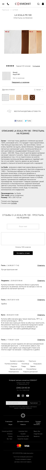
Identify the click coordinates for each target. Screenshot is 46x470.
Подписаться (34, 403)
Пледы (23, 366)
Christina (9, 434)
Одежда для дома (16, 369)
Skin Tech (9, 439)
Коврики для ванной (30, 371)
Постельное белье (11, 364)
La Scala (14, 203)
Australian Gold (23, 431)
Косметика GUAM (7, 431)
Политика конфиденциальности (23, 456)
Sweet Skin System (23, 439)
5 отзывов (36, 66)
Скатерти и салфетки (17, 361)
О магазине (8, 421)
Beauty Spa (37, 431)
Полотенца (25, 364)
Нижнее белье (31, 369)
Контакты (37, 424)
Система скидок (38, 422)
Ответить (41, 265)
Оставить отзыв (23, 253)
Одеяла (32, 366)
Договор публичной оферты (23, 462)
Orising (10, 436)
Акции (10, 424)
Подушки (14, 366)
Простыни (14, 201)
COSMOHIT (23, 3)
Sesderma (36, 436)
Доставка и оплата (23, 421)
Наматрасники (14, 371)
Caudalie (23, 434)
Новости (23, 424)
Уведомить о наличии (20, 82)
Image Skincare (38, 434)
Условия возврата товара (23, 459)
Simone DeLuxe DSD (23, 436)
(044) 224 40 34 (23, 388)
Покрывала (37, 364)
